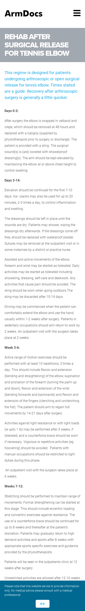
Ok (42, 603)
